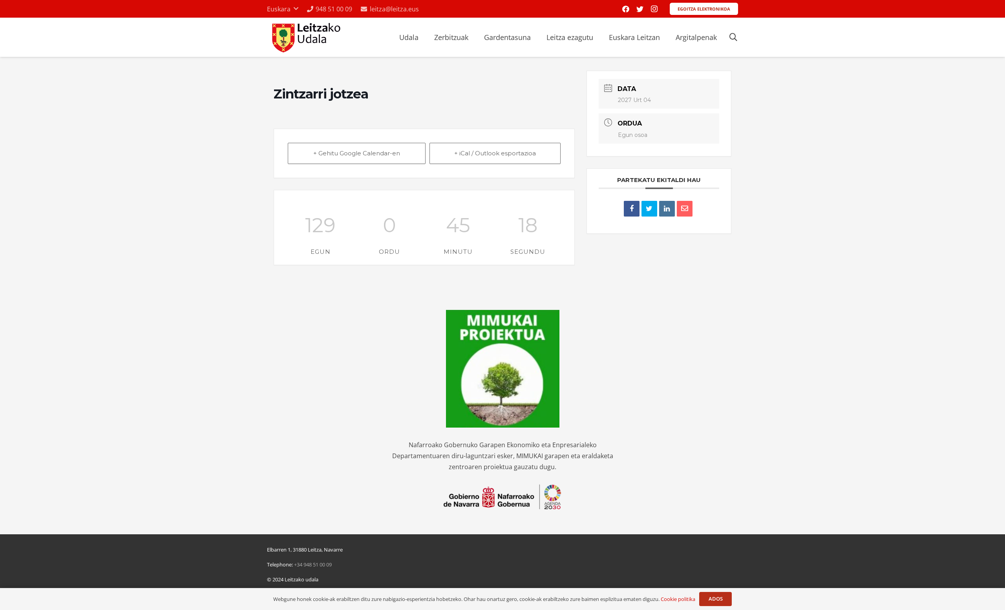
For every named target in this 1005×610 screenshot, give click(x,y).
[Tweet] (649, 209)
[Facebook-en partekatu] (632, 209)
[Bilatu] (733, 37)
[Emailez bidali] (685, 209)
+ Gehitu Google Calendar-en (356, 153)
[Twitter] (640, 9)
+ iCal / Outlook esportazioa (495, 153)
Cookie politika (678, 599)
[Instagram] (654, 9)
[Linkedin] (667, 209)
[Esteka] (305, 37)
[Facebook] (626, 9)
